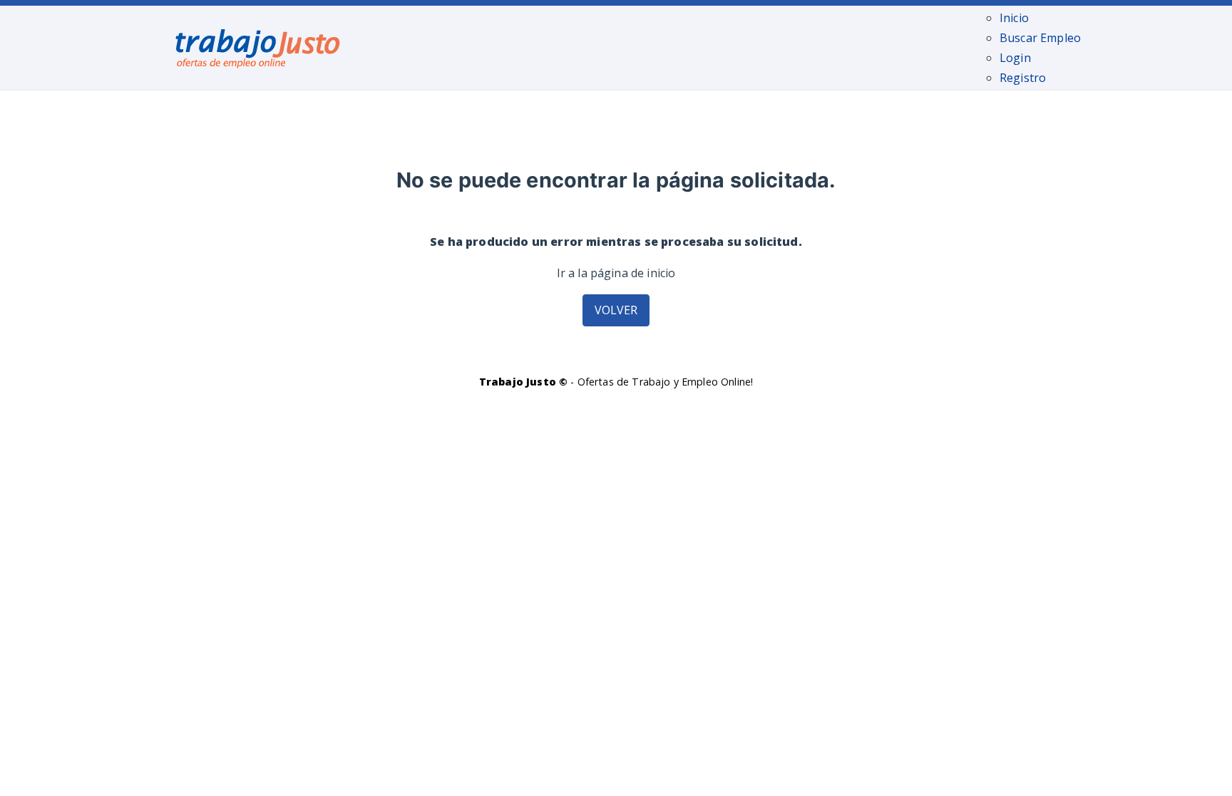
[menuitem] (1014, 18)
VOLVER (616, 310)
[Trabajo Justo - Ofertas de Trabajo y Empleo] (258, 45)
